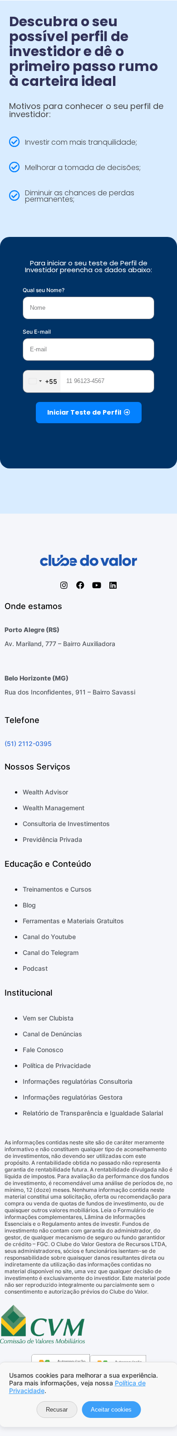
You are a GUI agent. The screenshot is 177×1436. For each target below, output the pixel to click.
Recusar (57, 1409)
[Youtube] (96, 585)
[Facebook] (80, 585)
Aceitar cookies (111, 1409)
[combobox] (41, 381)
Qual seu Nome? (43, 290)
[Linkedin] (113, 585)
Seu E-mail (37, 331)
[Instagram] (64, 585)
